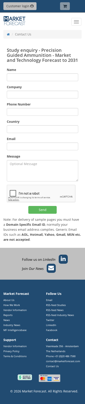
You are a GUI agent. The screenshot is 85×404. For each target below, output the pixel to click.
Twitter (50, 320)
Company (14, 87)
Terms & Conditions (15, 356)
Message (13, 156)
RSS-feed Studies (56, 305)
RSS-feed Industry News (60, 315)
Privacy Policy (11, 351)
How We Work (11, 305)
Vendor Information (15, 310)
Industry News (11, 325)
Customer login (18, 6)
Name (11, 70)
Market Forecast (34, 391)
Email (11, 139)
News (6, 320)
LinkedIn (51, 325)
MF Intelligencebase (15, 330)
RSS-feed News (54, 310)
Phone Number (19, 104)
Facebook (51, 330)
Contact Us (52, 366)
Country (13, 121)
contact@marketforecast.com (63, 361)
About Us (8, 300)
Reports (7, 315)
